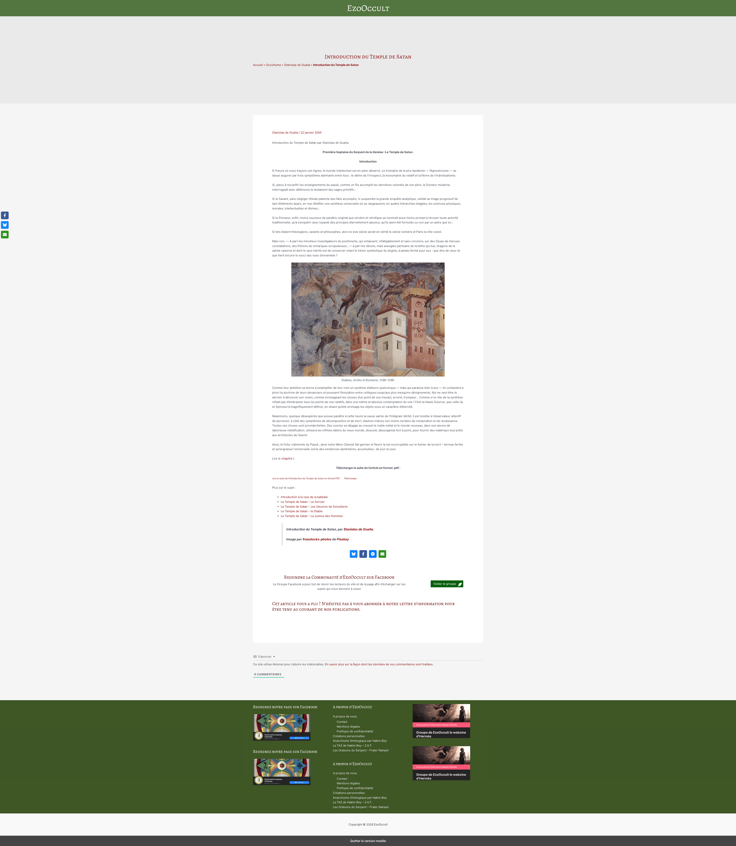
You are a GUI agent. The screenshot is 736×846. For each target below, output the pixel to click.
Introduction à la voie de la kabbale (304, 497)
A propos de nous (345, 716)
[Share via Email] (382, 554)
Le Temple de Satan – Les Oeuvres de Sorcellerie (314, 506)
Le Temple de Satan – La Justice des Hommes (312, 516)
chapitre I (287, 458)
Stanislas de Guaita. (359, 529)
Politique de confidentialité (355, 731)
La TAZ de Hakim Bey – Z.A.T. (352, 745)
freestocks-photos (317, 539)
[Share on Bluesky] (353, 554)
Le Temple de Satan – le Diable (302, 511)
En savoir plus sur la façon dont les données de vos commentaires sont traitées (379, 664)
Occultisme (273, 65)
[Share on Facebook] (363, 554)
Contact (342, 722)
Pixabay (343, 539)
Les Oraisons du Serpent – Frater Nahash (361, 750)
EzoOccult (368, 8)
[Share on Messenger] (373, 554)
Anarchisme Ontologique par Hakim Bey (360, 741)
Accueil (258, 65)
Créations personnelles (349, 736)
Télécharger (350, 478)
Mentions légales (348, 726)
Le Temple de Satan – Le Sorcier (303, 502)
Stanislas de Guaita (297, 65)
